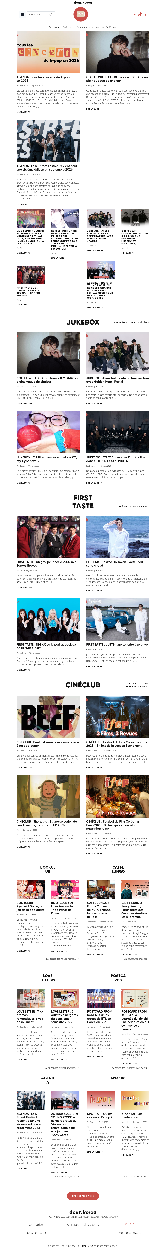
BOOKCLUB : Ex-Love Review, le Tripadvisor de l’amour (62, 908)
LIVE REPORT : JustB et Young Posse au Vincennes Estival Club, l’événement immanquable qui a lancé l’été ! (30, 237)
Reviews (53, 27)
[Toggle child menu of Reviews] (58, 27)
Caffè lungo (111, 27)
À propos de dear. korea (83, 1224)
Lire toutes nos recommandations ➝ (61, 1067)
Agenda (100, 27)
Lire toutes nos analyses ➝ (136, 958)
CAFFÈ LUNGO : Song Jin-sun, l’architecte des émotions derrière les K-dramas (134, 910)
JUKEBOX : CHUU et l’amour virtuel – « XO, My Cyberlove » (47, 459)
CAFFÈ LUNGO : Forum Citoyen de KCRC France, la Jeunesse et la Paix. (99, 910)
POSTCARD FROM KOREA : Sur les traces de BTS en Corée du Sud (99, 1016)
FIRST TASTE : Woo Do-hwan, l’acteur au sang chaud (114, 563)
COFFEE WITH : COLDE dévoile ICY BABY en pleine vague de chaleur (117, 79)
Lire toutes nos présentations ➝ (133, 505)
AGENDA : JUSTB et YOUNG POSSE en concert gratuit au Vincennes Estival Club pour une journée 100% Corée (100, 290)
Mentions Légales (130, 1233)
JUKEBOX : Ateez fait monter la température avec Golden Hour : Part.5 (100, 236)
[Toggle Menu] (22, 14)
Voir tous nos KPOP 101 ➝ (136, 1176)
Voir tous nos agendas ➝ (67, 1176)
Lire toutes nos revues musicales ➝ (131, 322)
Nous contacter (36, 1233)
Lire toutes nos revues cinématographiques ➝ (137, 684)
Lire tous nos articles (83, 1195)
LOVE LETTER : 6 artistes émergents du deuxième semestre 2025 (64, 1016)
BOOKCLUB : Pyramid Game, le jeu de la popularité (30, 906)
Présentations (83, 27)
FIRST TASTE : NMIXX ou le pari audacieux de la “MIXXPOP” (46, 646)
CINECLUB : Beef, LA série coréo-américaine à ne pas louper (48, 744)
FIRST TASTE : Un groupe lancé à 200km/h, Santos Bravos (29, 291)
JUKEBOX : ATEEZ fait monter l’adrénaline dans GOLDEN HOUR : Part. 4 (115, 459)
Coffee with (68, 27)
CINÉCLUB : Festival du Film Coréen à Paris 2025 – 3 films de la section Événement (116, 744)
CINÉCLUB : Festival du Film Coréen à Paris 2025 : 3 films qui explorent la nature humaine (112, 824)
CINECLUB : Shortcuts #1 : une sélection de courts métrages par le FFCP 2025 (47, 823)
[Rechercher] (50, 14)
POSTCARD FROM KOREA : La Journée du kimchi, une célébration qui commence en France (135, 1020)
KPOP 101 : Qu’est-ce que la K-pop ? (100, 1115)
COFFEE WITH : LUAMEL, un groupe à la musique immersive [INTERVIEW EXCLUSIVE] (135, 237)
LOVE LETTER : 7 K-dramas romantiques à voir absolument (30, 1016)
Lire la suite (24, 112)
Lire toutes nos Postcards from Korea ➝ (130, 1067)
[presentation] (48, 52)
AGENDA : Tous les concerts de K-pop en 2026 (43, 79)
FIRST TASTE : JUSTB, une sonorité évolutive (117, 644)
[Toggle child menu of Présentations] (92, 27)
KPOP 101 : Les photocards (131, 1115)
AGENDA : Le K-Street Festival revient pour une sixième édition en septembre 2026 (47, 167)
